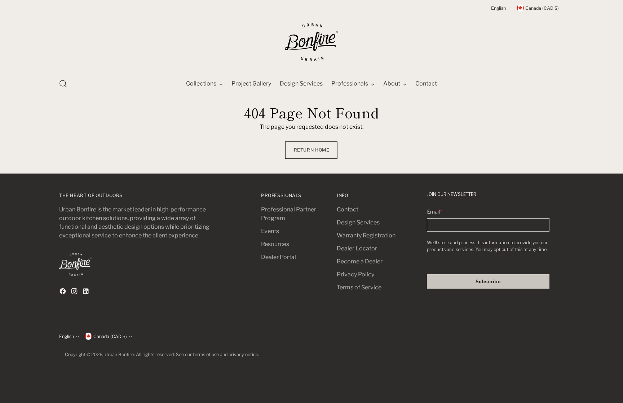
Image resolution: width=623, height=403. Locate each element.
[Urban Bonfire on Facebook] (63, 292)
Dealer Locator (357, 248)
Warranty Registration (366, 235)
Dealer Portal (278, 257)
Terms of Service (359, 287)
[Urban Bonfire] (311, 42)
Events (270, 231)
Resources (275, 244)
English (498, 8)
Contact (347, 209)
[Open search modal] (63, 83)
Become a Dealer (360, 261)
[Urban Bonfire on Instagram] (75, 292)
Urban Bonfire (119, 354)
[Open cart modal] (560, 83)
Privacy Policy (355, 274)
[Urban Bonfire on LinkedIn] (86, 292)
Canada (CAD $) (542, 8)
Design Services (358, 222)
